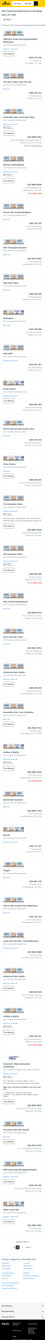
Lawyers (26, 1263)
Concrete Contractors (31, 1276)
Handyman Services (9, 1288)
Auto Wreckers (28, 1278)
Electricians (6, 1266)
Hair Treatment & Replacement (15, 45)
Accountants (6, 1276)
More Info (14, 49)
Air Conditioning (8, 1286)
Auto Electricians (8, 1273)
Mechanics (27, 1266)
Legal (14, 1336)
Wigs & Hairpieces (34, 1070)
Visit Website (9, 54)
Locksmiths (6, 1268)
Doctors (5, 1278)
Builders (26, 1273)
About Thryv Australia (16, 1324)
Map (8, 19)
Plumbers (5, 1263)
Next (28, 1247)
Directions (6, 49)
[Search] (36, 3)
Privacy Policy (32, 1324)
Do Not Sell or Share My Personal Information (32, 1330)
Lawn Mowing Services (10, 1283)
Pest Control (28, 1268)
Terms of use (17, 1330)
